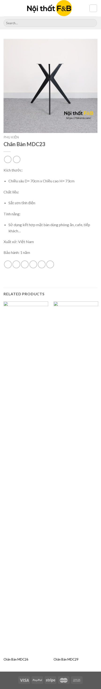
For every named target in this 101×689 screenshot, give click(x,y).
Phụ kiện (11, 137)
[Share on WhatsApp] (8, 264)
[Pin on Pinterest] (42, 264)
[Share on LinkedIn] (50, 264)
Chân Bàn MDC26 (16, 659)
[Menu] (6, 8)
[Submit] (93, 23)
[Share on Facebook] (16, 264)
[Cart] (93, 8)
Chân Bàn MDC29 (66, 659)
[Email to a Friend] (33, 264)
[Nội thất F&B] (50, 8)
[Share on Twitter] (25, 264)
